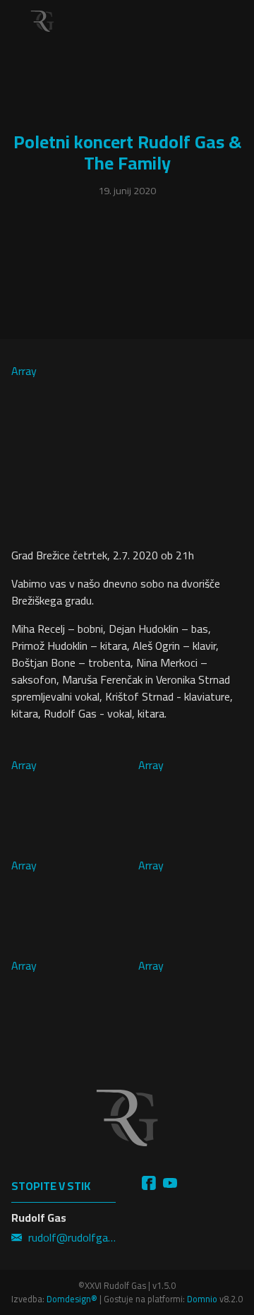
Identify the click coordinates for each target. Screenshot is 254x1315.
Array (24, 371)
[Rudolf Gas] (42, 21)
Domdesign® (72, 1298)
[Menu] (233, 21)
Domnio (202, 1298)
